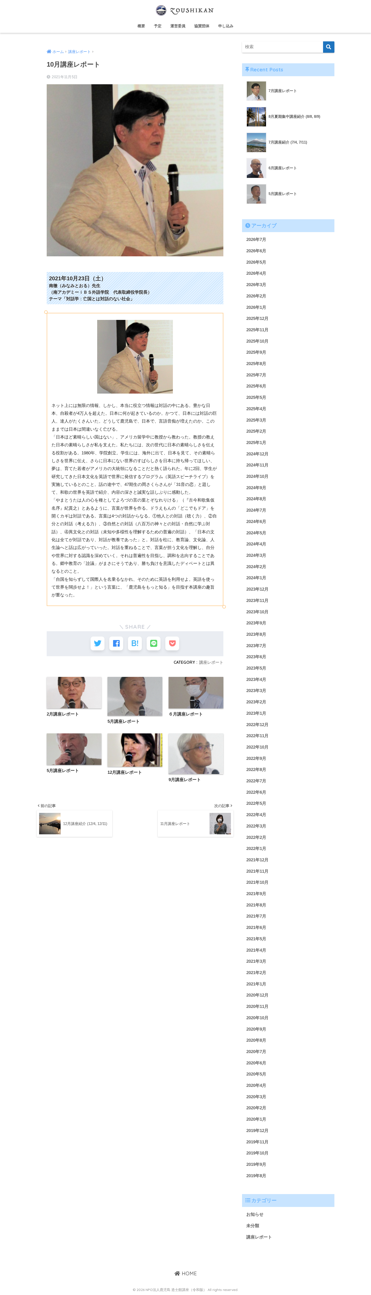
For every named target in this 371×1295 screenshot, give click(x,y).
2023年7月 (256, 645)
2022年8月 (256, 769)
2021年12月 (257, 860)
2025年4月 (256, 408)
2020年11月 (257, 1006)
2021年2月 (256, 972)
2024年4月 (256, 544)
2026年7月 (256, 239)
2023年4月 (256, 679)
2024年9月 (256, 487)
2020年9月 (256, 1029)
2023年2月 (256, 702)
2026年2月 (256, 296)
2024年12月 (257, 454)
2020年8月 (256, 1040)
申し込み (225, 26)
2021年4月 (256, 950)
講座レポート (211, 662)
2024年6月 (256, 521)
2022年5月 (256, 803)
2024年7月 (256, 510)
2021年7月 (256, 916)
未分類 (252, 1225)
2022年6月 (256, 792)
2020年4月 (256, 1085)
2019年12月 (257, 1130)
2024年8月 (256, 499)
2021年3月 (256, 961)
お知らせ (254, 1214)
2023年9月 (256, 623)
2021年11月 (257, 871)
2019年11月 (257, 1142)
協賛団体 (201, 26)
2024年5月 (256, 533)
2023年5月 (256, 668)
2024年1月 (256, 577)
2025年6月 (256, 386)
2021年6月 (256, 927)
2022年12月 (257, 724)
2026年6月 (256, 251)
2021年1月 (256, 984)
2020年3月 (256, 1096)
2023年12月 (257, 589)
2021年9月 (256, 893)
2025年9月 (256, 352)
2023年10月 (257, 612)
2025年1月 (256, 442)
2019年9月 (256, 1164)
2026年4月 (256, 273)
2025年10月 (257, 341)
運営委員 (178, 26)
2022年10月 (257, 747)
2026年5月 (256, 262)
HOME (188, 1273)
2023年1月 (256, 713)
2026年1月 (256, 307)
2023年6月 (256, 656)
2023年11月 (257, 600)
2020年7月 (256, 1051)
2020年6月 (256, 1063)
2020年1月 (256, 1119)
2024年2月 (256, 566)
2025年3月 (256, 420)
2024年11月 (257, 465)
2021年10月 (257, 882)
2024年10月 (257, 476)
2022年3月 (256, 826)
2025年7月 (256, 375)
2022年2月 (256, 837)
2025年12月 (257, 318)
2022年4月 (256, 814)
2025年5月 (256, 397)
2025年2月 (256, 431)
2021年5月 (256, 938)
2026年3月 (256, 284)
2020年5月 (256, 1074)
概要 (141, 26)
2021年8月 (256, 905)
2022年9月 (256, 758)
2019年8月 (256, 1175)
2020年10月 (257, 1017)
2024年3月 (256, 555)
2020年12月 (257, 995)
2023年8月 (256, 634)
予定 (158, 26)
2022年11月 (257, 735)
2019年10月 (257, 1153)
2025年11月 (257, 329)
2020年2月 (256, 1108)
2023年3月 (256, 690)
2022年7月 (256, 781)
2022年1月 (256, 848)
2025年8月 (256, 363)
